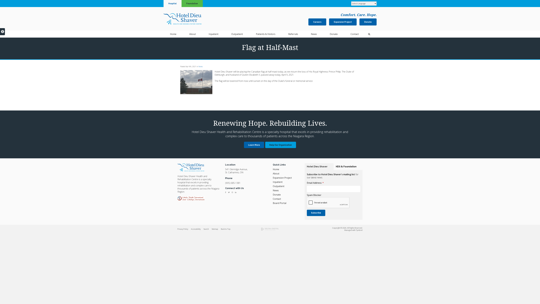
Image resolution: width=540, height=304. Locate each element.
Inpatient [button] (213, 34)
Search (206, 229)
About (276, 173)
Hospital (172, 3)
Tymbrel (359, 230)
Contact (277, 198)
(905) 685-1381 (232, 183)
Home (173, 34)
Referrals (293, 34)
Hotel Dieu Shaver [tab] (317, 166)
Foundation (192, 3)
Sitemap (215, 229)
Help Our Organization (280, 145)
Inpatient (278, 182)
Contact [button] (355, 34)
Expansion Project (343, 22)
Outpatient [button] (237, 34)
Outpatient (278, 186)
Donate (368, 22)
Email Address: (315, 182)
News (314, 34)
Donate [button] (334, 34)
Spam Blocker (314, 195)
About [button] (192, 34)
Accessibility (196, 229)
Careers (317, 22)
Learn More (254, 145)
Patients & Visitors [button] (265, 34)
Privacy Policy (182, 229)
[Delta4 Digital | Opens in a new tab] (270, 229)
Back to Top (225, 229)
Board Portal (279, 203)
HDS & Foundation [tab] (346, 166)
